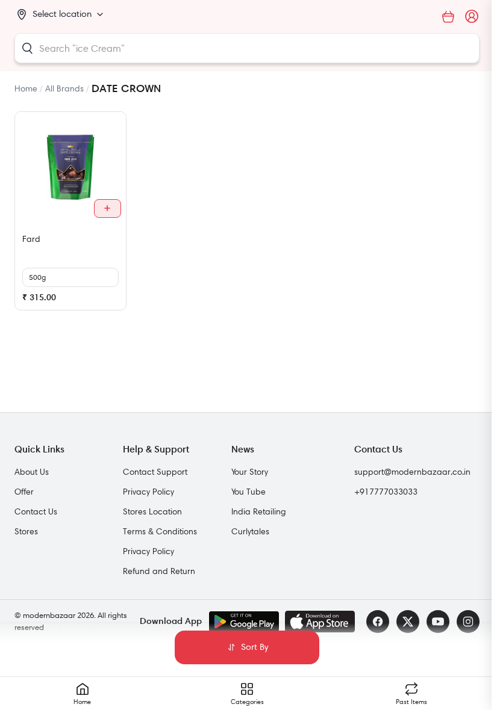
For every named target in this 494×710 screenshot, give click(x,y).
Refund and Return (159, 571)
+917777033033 (385, 491)
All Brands (64, 88)
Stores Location (152, 511)
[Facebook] (377, 621)
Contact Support (155, 471)
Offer (24, 491)
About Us (31, 471)
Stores (26, 531)
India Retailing (258, 511)
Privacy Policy (148, 491)
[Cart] (448, 17)
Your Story (249, 471)
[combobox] (247, 48)
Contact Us (35, 511)
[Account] (472, 17)
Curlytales (250, 531)
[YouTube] (438, 621)
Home (25, 88)
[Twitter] (407, 621)
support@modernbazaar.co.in (412, 471)
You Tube (248, 491)
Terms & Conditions (160, 531)
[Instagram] (468, 621)
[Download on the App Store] (320, 621)
